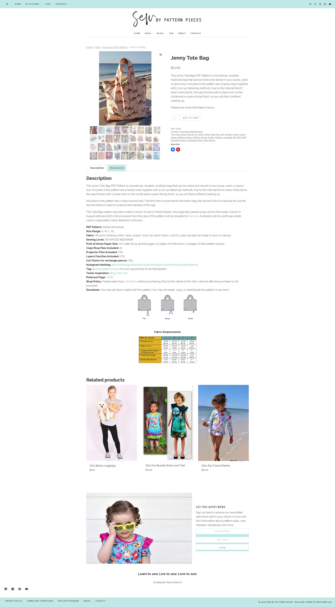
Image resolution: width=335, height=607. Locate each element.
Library (174, 138)
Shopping (192, 140)
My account (33, 4)
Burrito (191, 135)
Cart (47, 4)
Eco (218, 135)
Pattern (196, 138)
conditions (130, 281)
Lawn (242, 135)
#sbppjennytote (161, 264)
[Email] (310, 4)
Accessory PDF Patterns (191, 132)
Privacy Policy (14, 601)
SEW (239, 138)
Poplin (211, 138)
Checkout (61, 4)
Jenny (236, 135)
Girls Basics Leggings (103, 465)
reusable (228, 138)
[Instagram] (320, 4)
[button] (160, 54)
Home (18, 4)
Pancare (193, 216)
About (182, 33)
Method (182, 138)
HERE (109, 277)
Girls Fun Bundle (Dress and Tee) (165, 465)
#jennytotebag (121, 264)
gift (222, 135)
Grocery (229, 135)
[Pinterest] (325, 4)
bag (178, 135)
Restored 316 (324, 602)
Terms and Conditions (40, 601)
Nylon (189, 138)
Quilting (219, 138)
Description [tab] (97, 167)
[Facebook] (315, 4)
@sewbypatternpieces (106, 268)
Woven (212, 140)
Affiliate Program (68, 601)
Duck (213, 135)
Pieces (204, 138)
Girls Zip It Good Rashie (216, 465)
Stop (200, 140)
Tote (205, 140)
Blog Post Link (119, 273)
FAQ (171, 33)
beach (184, 135)
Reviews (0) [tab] (116, 167)
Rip (234, 138)
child (200, 135)
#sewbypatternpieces (184, 264)
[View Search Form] (7, 4)
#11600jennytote (140, 264)
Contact (196, 33)
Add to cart (191, 118)
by (196, 135)
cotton (207, 135)
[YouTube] (330, 4)
